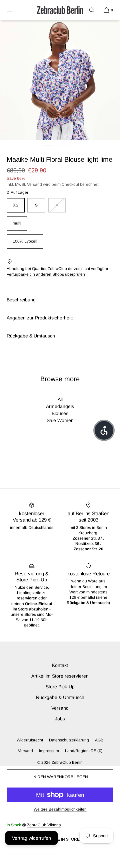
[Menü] (15, 10)
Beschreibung (21, 299)
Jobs (60, 718)
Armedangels (60, 406)
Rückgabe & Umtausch (31, 335)
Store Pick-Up (60, 686)
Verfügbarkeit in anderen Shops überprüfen (46, 274)
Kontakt (60, 665)
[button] (92, 10)
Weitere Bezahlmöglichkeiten (60, 809)
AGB (99, 740)
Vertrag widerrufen (31, 838)
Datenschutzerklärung (69, 740)
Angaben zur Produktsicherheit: (40, 317)
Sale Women (60, 420)
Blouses (60, 413)
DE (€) (96, 750)
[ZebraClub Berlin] (60, 10)
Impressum (49, 750)
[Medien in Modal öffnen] (60, 80)
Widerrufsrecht (30, 740)
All (60, 399)
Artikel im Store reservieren (60, 676)
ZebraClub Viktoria (44, 825)
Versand (34, 184)
